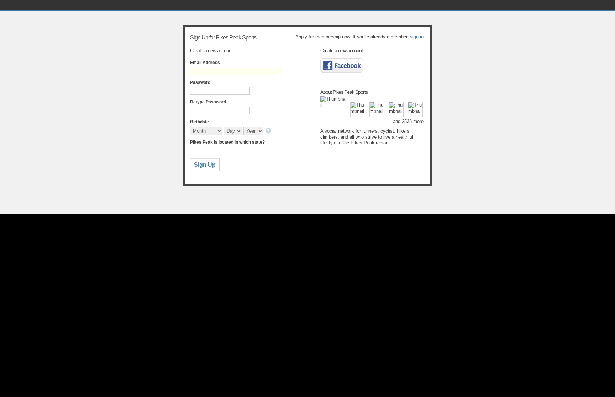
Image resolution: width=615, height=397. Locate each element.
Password (200, 82)
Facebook (341, 65)
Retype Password (208, 102)
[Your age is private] (269, 131)
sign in (417, 36)
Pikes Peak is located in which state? (227, 142)
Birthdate (199, 121)
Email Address (205, 62)
